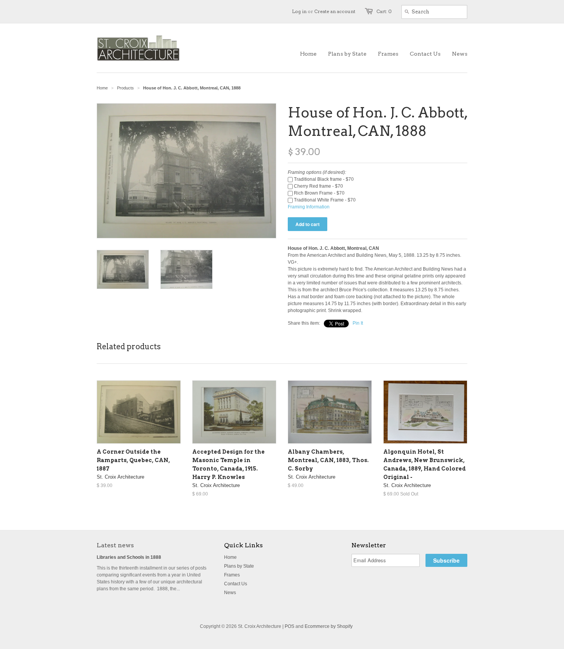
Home (230, 557)
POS (289, 626)
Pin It (358, 323)
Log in (299, 11)
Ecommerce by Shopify (329, 626)
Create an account (334, 11)
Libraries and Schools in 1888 (129, 557)
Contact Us (235, 583)
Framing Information (309, 207)
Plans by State (239, 566)
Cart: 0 (384, 11)
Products (125, 88)
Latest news (115, 545)
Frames (232, 575)
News (230, 592)
